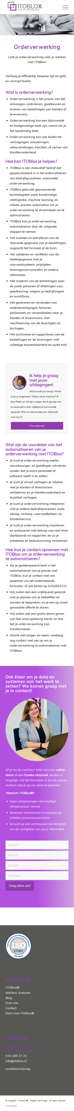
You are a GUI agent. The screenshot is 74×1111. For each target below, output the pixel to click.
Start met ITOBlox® (20, 1013)
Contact (11, 1008)
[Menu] (63, 7)
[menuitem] (63, 7)
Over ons (12, 1003)
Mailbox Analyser (18, 993)
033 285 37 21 (16, 1056)
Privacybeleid (11, 1106)
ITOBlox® (12, 987)
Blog (9, 998)
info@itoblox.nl (16, 1061)
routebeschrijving (18, 1069)
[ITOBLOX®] (31, 7)
